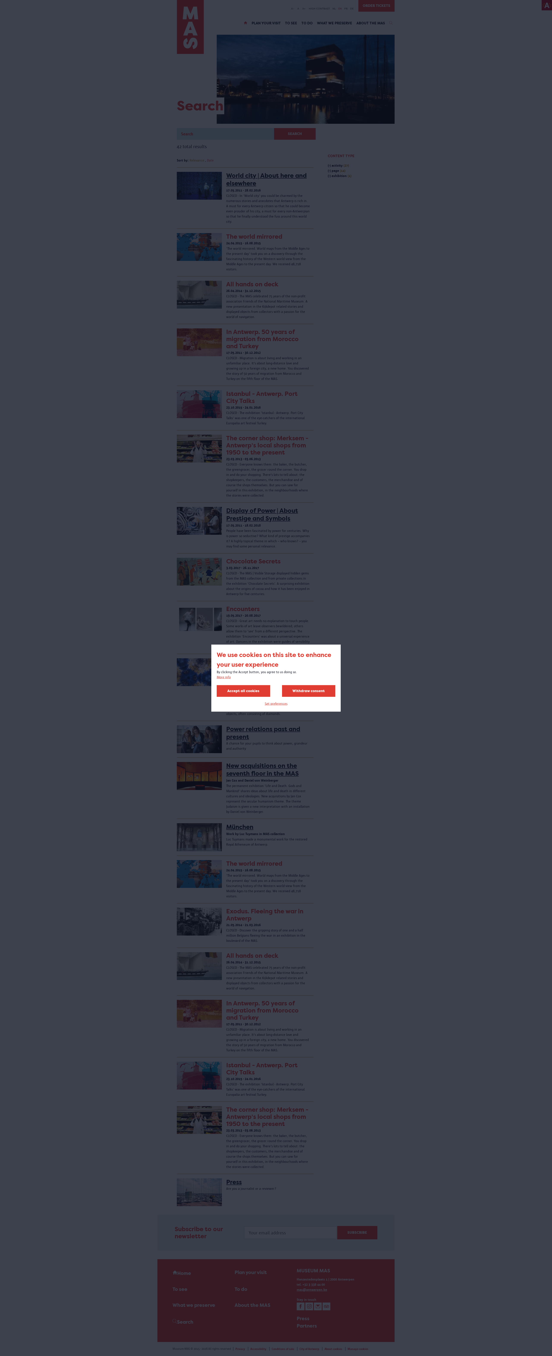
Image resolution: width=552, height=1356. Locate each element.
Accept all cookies (243, 691)
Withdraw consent (308, 691)
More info (224, 677)
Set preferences (276, 703)
